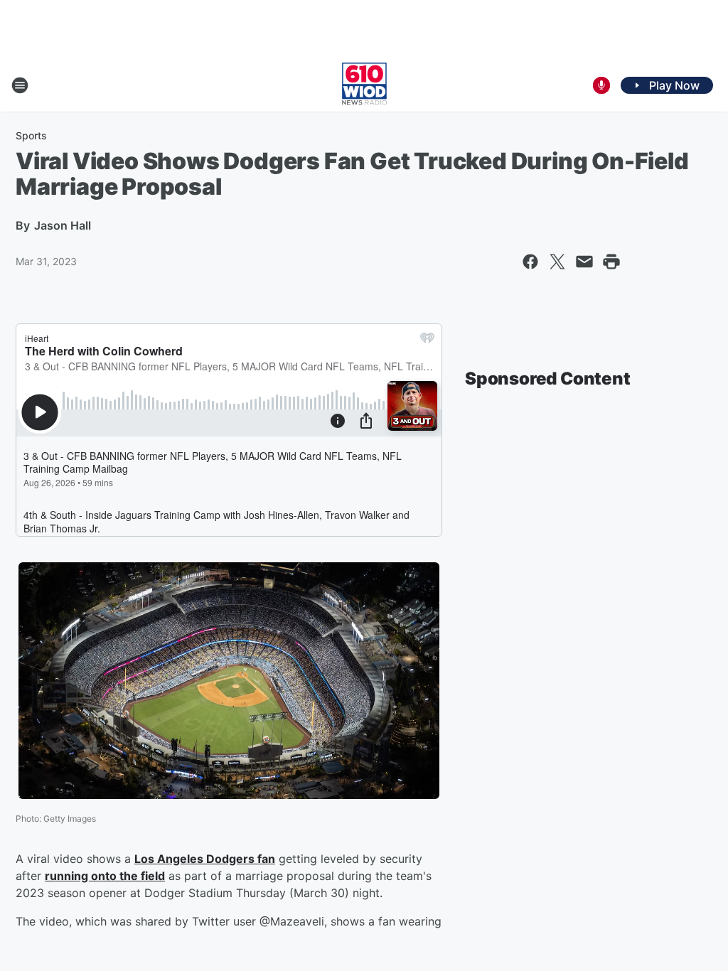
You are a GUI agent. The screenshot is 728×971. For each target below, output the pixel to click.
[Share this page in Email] (584, 262)
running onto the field (105, 876)
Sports (31, 135)
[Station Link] (364, 85)
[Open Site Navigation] (19, 85)
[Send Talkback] (601, 85)
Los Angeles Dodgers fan (204, 859)
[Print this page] (611, 262)
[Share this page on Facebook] (530, 262)
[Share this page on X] (557, 262)
